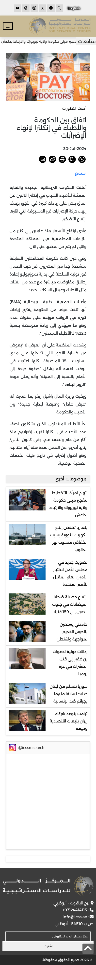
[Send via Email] (42, 159)
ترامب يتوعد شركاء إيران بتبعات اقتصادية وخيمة (68, 721)
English (73, 8)
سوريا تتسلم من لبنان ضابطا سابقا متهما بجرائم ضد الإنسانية (68, 693)
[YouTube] (17, 8)
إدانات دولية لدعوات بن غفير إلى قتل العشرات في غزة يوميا (70, 662)
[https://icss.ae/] (48, 886)
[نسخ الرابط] (52, 159)
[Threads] (26, 8)
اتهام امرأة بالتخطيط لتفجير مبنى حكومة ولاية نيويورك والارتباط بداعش (68, 504)
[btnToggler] (8, 26)
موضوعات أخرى (70, 479)
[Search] (59, 8)
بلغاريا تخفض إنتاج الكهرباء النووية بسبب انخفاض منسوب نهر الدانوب (68, 538)
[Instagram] (34, 8)
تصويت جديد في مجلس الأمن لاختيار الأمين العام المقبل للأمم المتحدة (70, 573)
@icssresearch (31, 748)
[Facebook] (51, 8)
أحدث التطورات (74, 108)
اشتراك (48, 946)
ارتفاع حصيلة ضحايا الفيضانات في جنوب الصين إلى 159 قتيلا (69, 604)
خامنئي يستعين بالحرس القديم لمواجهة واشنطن (72, 631)
